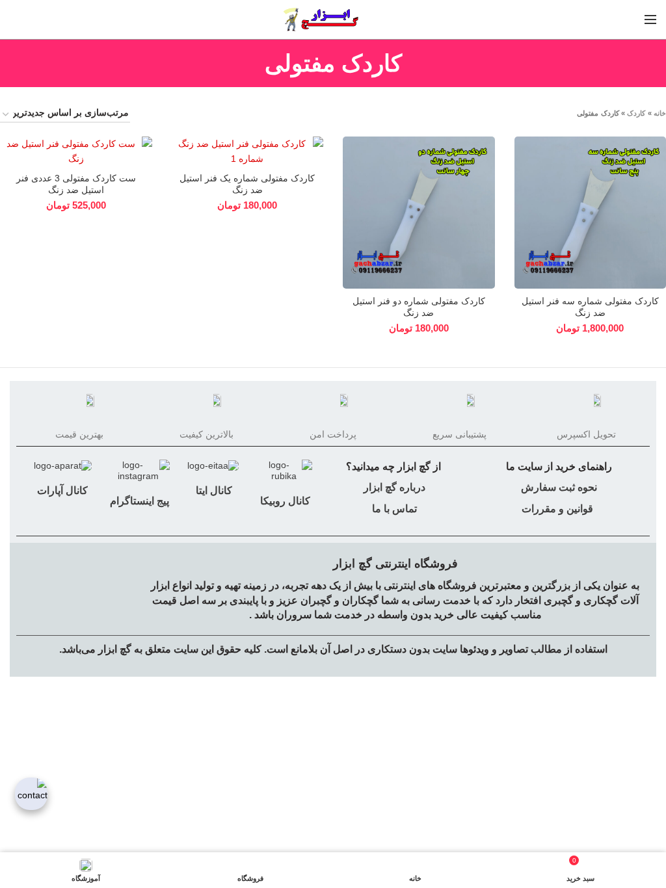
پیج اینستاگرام (138, 500)
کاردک (636, 113)
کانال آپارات (62, 490)
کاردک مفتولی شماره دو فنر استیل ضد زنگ (419, 307)
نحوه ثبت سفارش (559, 487)
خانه (660, 113)
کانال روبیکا (284, 500)
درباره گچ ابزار (393, 487)
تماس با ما (393, 508)
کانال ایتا (212, 490)
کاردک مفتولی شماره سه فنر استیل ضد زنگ (590, 307)
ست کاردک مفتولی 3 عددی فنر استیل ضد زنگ (76, 184)
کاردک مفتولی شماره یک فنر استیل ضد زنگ (247, 184)
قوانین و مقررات (557, 508)
